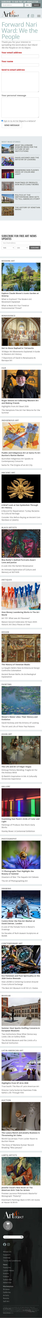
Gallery (6, 786)
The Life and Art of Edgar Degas (16, 766)
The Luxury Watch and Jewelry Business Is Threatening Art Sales (21, 1134)
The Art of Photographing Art (15, 881)
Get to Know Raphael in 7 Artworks (18, 348)
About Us (7, 1251)
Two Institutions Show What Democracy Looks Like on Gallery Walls (19, 1035)
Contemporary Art (12, 943)
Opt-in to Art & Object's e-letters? (20, 121)
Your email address (12, 52)
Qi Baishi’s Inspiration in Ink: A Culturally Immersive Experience (19, 777)
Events (6, 1273)
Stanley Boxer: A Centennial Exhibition (18, 831)
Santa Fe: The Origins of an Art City (17, 465)
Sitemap (6, 1257)
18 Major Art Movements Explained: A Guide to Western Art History (21, 352)
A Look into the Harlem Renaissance (17, 566)
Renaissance (8, 315)
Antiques (7, 580)
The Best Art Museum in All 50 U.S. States (20, 988)
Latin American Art (12, 1050)
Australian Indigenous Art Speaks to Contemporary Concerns (17, 459)
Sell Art (6, 1301)
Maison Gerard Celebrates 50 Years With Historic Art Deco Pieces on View (19, 623)
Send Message (11, 125)
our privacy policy (7, 1308)
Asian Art (7, 734)
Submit (36, 5)
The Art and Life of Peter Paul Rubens (18, 726)
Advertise (7, 1282)
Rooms (6, 1298)
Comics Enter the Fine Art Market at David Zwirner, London (18, 922)
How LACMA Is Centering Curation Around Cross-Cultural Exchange (20, 983)
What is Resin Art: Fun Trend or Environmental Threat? (15, 306)
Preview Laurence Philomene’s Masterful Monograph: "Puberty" (19, 1194)
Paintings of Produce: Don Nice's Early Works (27, 183)
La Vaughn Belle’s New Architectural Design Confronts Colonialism (21, 669)
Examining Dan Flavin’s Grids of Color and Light (27, 172)
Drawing (6, 888)
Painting (7, 684)
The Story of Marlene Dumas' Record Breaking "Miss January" (18, 1146)
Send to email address (13, 69)
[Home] (10, 13)
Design (5, 632)
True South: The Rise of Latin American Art (20, 1086)
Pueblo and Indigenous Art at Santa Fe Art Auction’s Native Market (21, 454)
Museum (6, 995)
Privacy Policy (31, 1311)
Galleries (7, 1292)
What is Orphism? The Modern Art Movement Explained (17, 300)
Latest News (8, 1270)
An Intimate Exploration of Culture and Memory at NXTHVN (19, 570)
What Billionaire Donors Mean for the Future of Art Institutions (26, 148)
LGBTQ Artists (9, 1155)
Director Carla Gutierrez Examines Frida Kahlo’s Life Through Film (19, 1091)
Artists (6, 1295)
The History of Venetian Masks (27, 208)
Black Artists (9, 527)
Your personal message (14, 95)
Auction (6, 1100)
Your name (7, 61)
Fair (4, 368)
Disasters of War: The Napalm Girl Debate (20, 877)
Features (7, 1267)
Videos (6, 1276)
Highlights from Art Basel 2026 (15, 406)
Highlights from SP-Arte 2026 (15, 1083)
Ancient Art (8, 472)
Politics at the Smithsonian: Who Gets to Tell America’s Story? (27, 197)
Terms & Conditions (12, 1260)
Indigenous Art (10, 420)
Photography (9, 839)
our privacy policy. (27, 1310)
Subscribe (35, 248)
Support (6, 1254)
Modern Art (8, 261)
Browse (6, 1289)
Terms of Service (6, 1313)
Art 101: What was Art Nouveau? (16, 618)
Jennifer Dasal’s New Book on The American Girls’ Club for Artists (17, 1188)
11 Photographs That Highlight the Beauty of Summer (18, 872)
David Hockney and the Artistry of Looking (27, 158)
